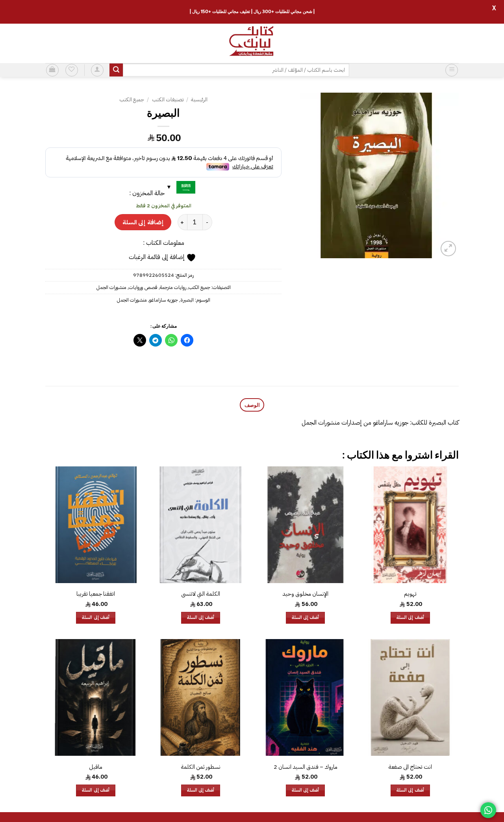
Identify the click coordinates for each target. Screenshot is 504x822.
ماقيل (95, 767)
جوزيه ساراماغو (163, 300)
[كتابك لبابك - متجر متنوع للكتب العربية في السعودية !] (252, 43)
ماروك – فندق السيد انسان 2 (305, 767)
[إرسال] (116, 70)
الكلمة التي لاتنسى (200, 594)
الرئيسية (199, 99)
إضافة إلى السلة (142, 222)
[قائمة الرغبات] (71, 70)
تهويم (410, 594)
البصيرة (187, 300)
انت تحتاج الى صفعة (410, 767)
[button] (451, 70)
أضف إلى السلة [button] (410, 617)
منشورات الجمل (111, 287)
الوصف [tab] (252, 405)
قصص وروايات (143, 287)
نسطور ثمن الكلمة (200, 767)
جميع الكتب (131, 99)
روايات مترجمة (173, 287)
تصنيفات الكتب (167, 99)
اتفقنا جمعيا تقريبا (95, 594)
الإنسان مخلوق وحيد (305, 594)
